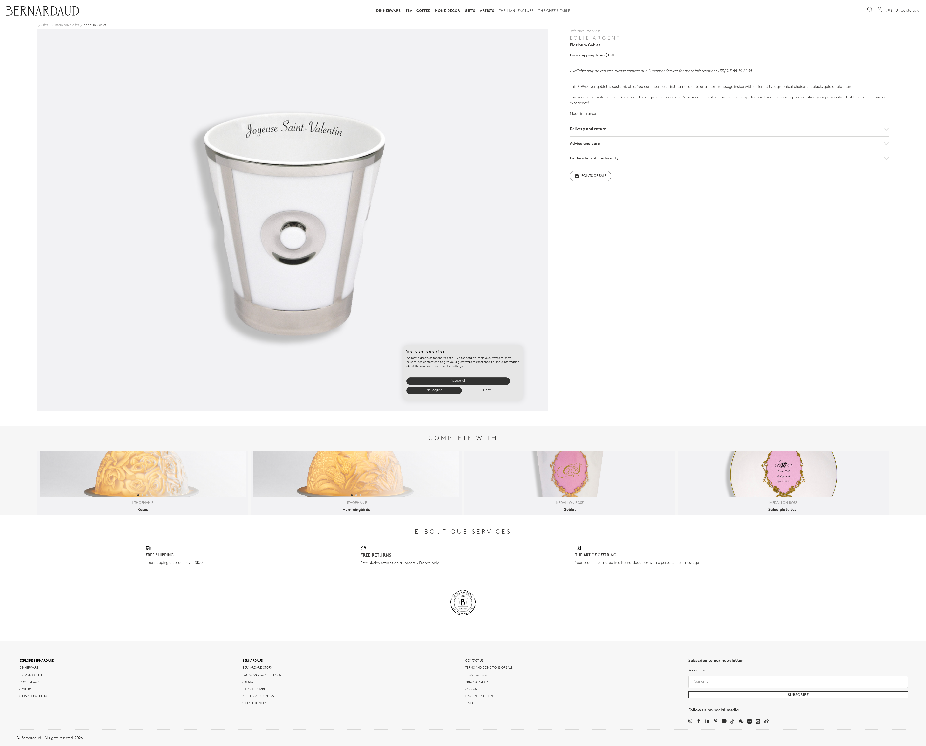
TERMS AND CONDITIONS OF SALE (489, 667)
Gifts (470, 11)
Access (471, 689)
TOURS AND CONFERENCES (261, 675)
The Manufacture (516, 11)
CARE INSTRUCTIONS (480, 696)
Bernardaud (252, 660)
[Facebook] (698, 721)
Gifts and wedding (33, 696)
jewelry (25, 689)
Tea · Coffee (418, 11)
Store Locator (254, 703)
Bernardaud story (257, 667)
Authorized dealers (258, 696)
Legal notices (476, 675)
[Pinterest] (715, 721)
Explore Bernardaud (36, 660)
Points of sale (593, 176)
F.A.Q (469, 703)
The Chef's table (554, 11)
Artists (487, 11)
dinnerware (28, 667)
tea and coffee (31, 675)
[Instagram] (690, 721)
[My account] (880, 9)
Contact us (474, 660)
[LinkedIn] (707, 721)
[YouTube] (724, 721)
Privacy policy (476, 682)
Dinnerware (388, 11)
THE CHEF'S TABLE (254, 689)
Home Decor (447, 11)
